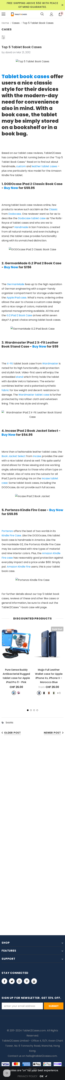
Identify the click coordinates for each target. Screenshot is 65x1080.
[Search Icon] (42, 14)
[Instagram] (19, 981)
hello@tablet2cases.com (41, 1056)
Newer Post (52, 733)
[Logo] (19, 14)
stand (19, 377)
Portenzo (7, 531)
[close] (62, 5)
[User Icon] (51, 14)
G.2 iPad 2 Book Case (19, 315)
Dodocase (14, 214)
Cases (16, 23)
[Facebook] (4, 981)
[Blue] (14, 693)
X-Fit (10, 363)
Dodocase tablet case (32, 218)
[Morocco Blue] (39, 693)
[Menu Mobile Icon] (3, 14)
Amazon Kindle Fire (18, 566)
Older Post (12, 733)
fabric (5, 390)
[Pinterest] (27, 981)
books (9, 722)
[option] (16, 661)
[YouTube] (34, 981)
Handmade (21, 227)
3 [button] (34, 710)
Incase (37, 456)
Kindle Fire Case (11, 535)
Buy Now (11, 188)
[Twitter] (12, 981)
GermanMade (15, 284)
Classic (53, 209)
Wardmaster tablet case (33, 394)
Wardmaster (50, 363)
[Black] (44, 693)
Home (5, 23)
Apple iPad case (16, 297)
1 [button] (28, 710)
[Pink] (19, 693)
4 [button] (37, 710)
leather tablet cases (44, 166)
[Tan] (49, 693)
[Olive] (54, 693)
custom (21, 166)
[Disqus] (32, 787)
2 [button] (31, 710)
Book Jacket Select (14, 456)
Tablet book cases (25, 76)
